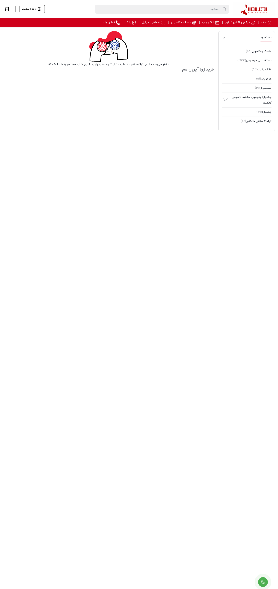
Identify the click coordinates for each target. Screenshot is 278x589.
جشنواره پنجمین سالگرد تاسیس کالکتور (247, 100)
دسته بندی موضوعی (254, 60)
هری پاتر (263, 79)
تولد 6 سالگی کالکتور (256, 121)
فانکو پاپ (261, 70)
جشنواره (263, 112)
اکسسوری (263, 88)
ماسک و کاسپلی (258, 51)
